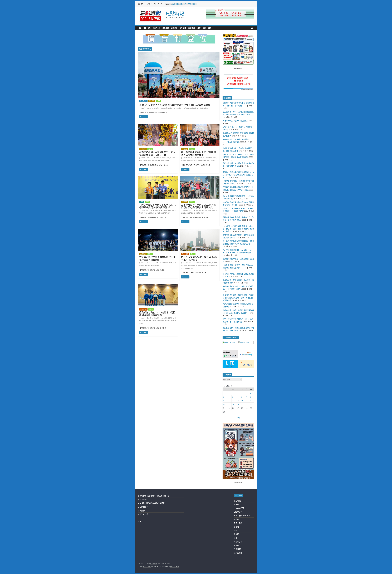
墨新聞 (236, 534)
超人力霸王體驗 (147, 160)
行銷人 (236, 530)
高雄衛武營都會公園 (203, 265)
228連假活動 (165, 158)
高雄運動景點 (191, 213)
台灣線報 (237, 549)
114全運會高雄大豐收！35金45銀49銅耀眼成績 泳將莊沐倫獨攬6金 (157, 206)
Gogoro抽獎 (207, 210)
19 (233, 404)
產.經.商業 (191, 28)
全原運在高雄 (207, 263)
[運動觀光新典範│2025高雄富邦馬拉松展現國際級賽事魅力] (158, 285)
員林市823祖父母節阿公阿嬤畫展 (184, 5)
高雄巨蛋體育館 (192, 265)
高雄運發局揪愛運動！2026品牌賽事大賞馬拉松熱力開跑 (198, 153)
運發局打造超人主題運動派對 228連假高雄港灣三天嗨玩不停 (157, 153)
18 (229, 404)
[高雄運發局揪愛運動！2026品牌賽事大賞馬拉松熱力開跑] (199, 125)
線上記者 (141, 510)
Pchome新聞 (239, 508)
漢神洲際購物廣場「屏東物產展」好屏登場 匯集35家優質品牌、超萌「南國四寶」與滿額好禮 (238, 298)
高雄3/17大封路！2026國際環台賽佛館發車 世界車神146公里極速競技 (174, 104)
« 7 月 (237, 418)
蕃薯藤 (236, 504)
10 (224, 400)
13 (238, 400)
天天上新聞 (238, 523)
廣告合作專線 (143, 499)
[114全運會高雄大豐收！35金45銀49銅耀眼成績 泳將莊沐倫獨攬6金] (158, 178)
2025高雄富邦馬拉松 (168, 318)
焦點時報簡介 (143, 507)
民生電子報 (143, 101)
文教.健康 (174, 28)
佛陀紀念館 (186, 108)
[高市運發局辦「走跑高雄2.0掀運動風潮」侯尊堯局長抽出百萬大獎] (199, 178)
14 (242, 400)
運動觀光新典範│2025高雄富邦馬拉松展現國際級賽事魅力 (157, 314)
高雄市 (158, 101)
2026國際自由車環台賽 (168, 108)
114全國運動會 (167, 210)
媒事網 (236, 519)
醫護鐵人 (167, 321)
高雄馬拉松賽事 (211, 160)
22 (247, 404)
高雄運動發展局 (204, 108)
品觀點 (236, 527)
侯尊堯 (213, 210)
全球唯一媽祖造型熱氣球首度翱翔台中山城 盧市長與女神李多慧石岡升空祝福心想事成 (238, 175)
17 (224, 404)
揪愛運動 (183, 160)
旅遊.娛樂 (166, 28)
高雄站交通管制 (194, 108)
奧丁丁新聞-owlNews (242, 515)
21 (242, 404)
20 (238, 404)
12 (233, 400)
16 (251, 400)
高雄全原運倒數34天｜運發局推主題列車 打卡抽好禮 (199, 258)
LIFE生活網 (238, 512)
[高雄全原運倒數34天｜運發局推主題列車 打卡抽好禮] (199, 230)
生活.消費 (183, 28)
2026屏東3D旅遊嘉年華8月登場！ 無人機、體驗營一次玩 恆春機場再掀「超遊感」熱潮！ (238, 229)
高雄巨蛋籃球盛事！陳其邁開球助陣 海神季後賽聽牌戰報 (157, 258)
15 (247, 400)
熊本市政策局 (152, 321)
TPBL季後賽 (164, 263)
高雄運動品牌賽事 (192, 160)
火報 (235, 538)
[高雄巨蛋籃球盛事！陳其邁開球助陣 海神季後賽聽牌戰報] (158, 230)
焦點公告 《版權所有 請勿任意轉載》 (152, 503)
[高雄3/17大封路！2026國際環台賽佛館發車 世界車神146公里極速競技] (178, 54)
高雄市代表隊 (157, 213)
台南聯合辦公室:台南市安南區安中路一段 (153, 496)
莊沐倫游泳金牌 (148, 213)
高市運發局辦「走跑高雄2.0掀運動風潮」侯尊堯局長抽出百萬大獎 (198, 206)
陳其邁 (171, 263)
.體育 (198, 28)
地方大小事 (156, 28)
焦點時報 (174, 13)
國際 (209, 28)
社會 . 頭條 (147, 28)
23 (251, 404)
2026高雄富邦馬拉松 (210, 158)
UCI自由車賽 (179, 108)
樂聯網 (236, 545)
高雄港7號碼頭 (156, 160)
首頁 (139, 522)
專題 (204, 28)
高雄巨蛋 (147, 265)
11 (229, 400)
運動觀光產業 (160, 321)
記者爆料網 (238, 553)
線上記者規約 (143, 514)
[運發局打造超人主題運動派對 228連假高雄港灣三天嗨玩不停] (158, 125)
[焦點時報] (140, 28)
